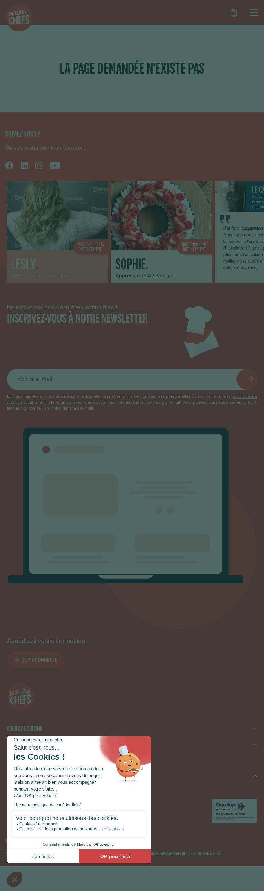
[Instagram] (39, 165)
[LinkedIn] (24, 165)
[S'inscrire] (246, 379)
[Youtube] (55, 165)
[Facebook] (9, 165)
